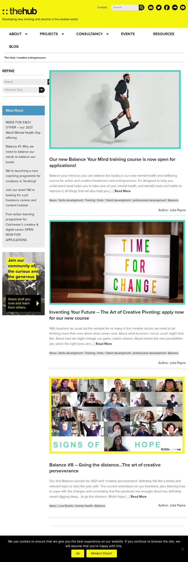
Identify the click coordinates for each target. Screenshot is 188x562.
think (100, 200)
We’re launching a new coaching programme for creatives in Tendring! (23, 176)
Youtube (183, 7)
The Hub (9, 57)
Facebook (167, 7)
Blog (14, 46)
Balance (173, 200)
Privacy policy (101, 553)
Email (151, 7)
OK (78, 553)
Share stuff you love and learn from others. (19, 303)
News (53, 200)
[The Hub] (19, 12)
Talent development (118, 200)
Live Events (66, 506)
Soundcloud (175, 7)
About (15, 34)
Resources (163, 34)
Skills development (71, 200)
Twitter (159, 7)
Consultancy (89, 34)
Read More (123, 191)
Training (90, 200)
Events (128, 34)
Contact (102, 7)
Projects (49, 34)
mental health (84, 506)
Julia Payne (178, 210)
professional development (149, 200)
